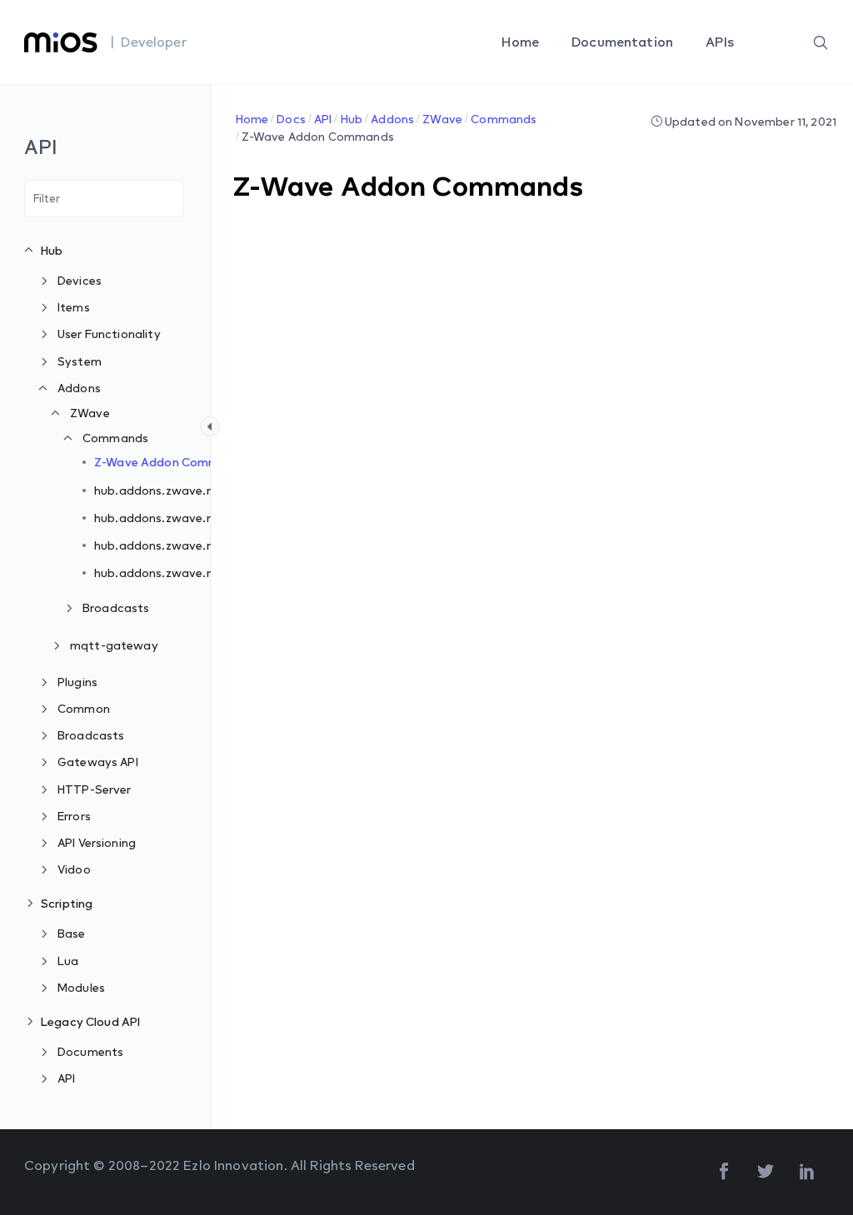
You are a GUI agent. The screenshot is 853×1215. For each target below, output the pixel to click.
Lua (67, 961)
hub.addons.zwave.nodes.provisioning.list (214, 572)
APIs (721, 41)
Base (71, 933)
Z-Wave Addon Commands (170, 462)
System (79, 361)
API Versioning (96, 842)
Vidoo (74, 869)
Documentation (623, 41)
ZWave (90, 413)
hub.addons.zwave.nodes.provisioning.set (215, 517)
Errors (74, 816)
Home (521, 41)
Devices (79, 280)
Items (73, 307)
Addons (79, 388)
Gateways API (97, 761)
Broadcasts (116, 607)
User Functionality (109, 333)
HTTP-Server (94, 789)
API (66, 1078)
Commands (115, 438)
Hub (51, 250)
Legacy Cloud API (90, 1021)
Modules (81, 987)
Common (83, 708)
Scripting (66, 903)
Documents (90, 1051)
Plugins (77, 682)
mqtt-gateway (114, 645)
